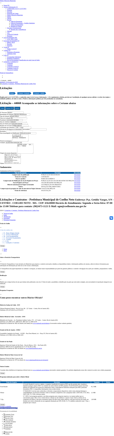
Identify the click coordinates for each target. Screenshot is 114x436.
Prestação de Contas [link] (12, 13)
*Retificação (7, 216)
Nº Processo (3, 112)
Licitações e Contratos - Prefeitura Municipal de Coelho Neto (22, 210)
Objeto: (2, 163)
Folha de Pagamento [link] (16, 21)
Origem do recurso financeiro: (8, 153)
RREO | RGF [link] (11, 42)
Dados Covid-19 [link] (11, 49)
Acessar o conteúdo (5, 406)
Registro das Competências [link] (18, 29)
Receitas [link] (9, 44)
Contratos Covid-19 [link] (12, 68)
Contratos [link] (10, 65)
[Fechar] (0, 227)
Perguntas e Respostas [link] (13, 52)
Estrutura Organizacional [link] (14, 28)
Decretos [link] (9, 12)
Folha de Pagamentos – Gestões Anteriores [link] (23, 23)
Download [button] (77, 175)
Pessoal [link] (9, 20)
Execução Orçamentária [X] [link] (11, 41)
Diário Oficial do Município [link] (15, 15)
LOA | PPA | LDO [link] (12, 39)
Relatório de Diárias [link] (16, 26)
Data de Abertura (5, 122)
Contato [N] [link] (7, 50)
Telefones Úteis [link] (11, 53)
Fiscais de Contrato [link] (12, 70)
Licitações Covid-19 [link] (13, 66)
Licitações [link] (10, 63)
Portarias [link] (9, 10)
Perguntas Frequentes (10, 220)
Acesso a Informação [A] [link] (11, 7)
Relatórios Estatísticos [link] (13, 58)
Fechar (2, 246)
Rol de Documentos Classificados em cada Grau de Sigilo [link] (23, 60)
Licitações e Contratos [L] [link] (11, 61)
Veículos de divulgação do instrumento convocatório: (15, 129)
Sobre (5, 215)
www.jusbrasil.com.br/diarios (41, 323)
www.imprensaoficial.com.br (34, 348)
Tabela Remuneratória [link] (17, 24)
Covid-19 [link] (6, 47)
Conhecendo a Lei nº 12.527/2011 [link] (16, 8)
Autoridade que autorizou (7, 127)
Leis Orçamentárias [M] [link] (10, 37)
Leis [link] (8, 33)
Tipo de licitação (4, 116)
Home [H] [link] (6, 5)
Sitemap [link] (9, 31)
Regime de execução (6, 125)
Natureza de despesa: (6, 141)
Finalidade (3, 120)
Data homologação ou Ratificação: (9, 133)
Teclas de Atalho (8, 213)
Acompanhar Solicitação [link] (14, 57)
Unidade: (3, 142)
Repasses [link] (9, 36)
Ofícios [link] (9, 18)
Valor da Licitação (5, 118)
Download (7, 218)
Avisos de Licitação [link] (12, 34)
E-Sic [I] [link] (6, 55)
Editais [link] (9, 16)
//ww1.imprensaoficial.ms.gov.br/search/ (37, 360)
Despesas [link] (9, 45)
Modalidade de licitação (6, 114)
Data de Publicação (5, 124)
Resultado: (3, 131)
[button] (9, 408)
